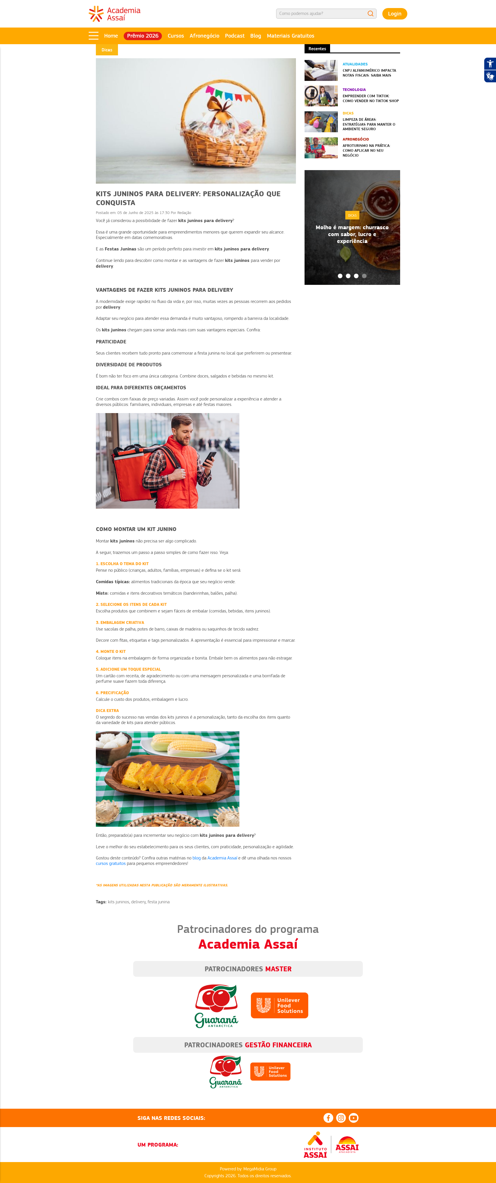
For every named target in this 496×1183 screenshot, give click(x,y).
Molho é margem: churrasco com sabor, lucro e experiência (352, 234)
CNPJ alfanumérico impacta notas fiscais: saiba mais (369, 72)
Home (111, 35)
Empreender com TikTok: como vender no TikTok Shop (371, 98)
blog (197, 858)
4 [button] (364, 276)
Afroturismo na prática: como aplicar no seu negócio (366, 150)
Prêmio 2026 (142, 35)
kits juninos (118, 901)
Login (395, 13)
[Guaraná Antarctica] (216, 1005)
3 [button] (356, 276)
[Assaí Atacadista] (347, 1144)
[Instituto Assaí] (315, 1144)
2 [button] (348, 276)
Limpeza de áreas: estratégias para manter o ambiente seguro (369, 124)
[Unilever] (279, 1005)
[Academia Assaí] (114, 13)
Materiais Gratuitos (290, 35)
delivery (138, 901)
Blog (255, 35)
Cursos (176, 35)
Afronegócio (204, 35)
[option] (352, 227)
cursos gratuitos (111, 863)
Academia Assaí (222, 858)
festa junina (159, 901)
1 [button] (340, 276)
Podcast (235, 35)
